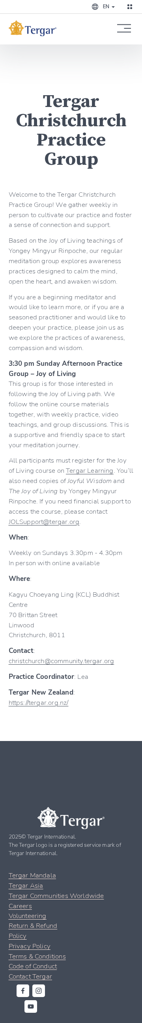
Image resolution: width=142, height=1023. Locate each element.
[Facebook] (23, 990)
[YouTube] (30, 1006)
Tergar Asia (26, 885)
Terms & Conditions (37, 955)
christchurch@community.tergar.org (61, 660)
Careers (20, 905)
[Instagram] (38, 990)
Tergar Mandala (32, 874)
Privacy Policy (29, 945)
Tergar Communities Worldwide (56, 895)
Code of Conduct (33, 965)
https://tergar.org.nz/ (39, 702)
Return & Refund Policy (33, 930)
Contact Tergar (30, 976)
